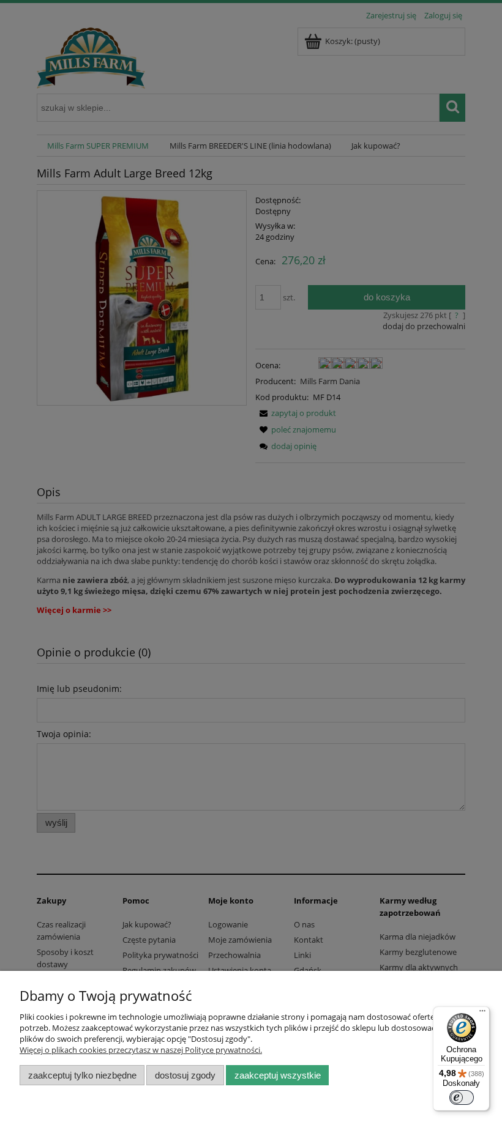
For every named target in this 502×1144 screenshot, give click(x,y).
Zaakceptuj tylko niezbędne (82, 1075)
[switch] (461, 1097)
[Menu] (482, 1013)
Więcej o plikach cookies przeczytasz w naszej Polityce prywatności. (141, 1049)
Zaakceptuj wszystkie (277, 1075)
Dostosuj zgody (185, 1075)
